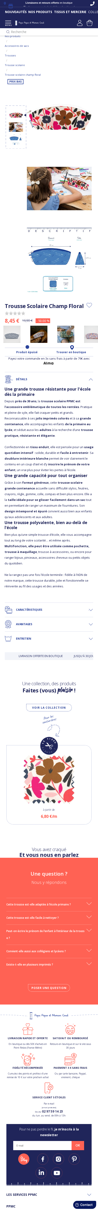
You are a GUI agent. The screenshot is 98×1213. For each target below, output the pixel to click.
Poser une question (49, 988)
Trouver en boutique (71, 352)
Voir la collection (49, 708)
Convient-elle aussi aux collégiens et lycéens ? (36, 951)
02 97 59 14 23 (52, 1111)
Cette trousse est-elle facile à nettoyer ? (32, 918)
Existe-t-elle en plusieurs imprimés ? (29, 964)
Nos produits (12, 36)
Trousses (10, 55)
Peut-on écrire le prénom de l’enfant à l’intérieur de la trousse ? (45, 934)
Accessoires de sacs (17, 45)
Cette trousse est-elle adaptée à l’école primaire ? (38, 904)
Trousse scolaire (15, 65)
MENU (8, 25)
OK (77, 1145)
